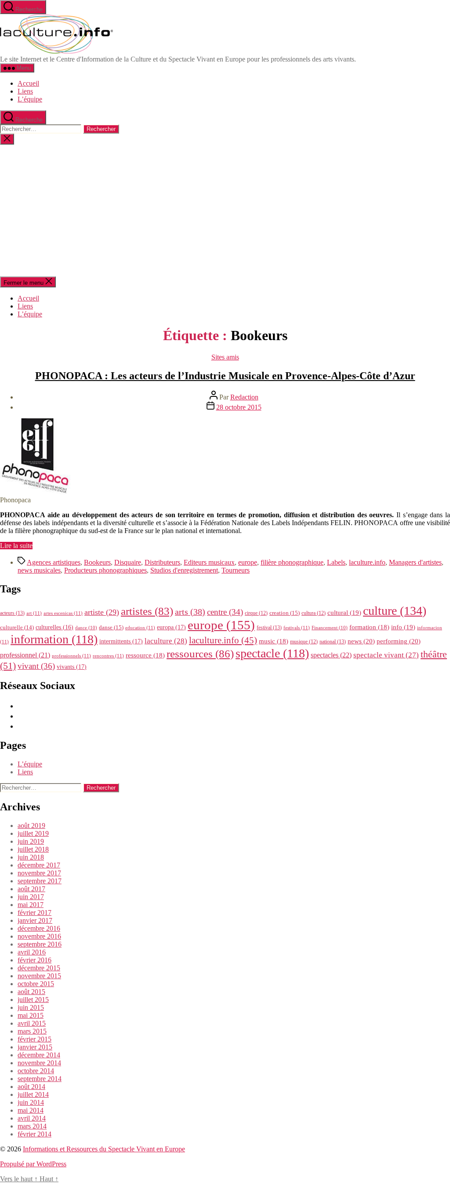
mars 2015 (32, 1031)
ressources (200, 653)
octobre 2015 (36, 983)
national (332, 642)
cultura (313, 613)
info (403, 627)
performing (399, 641)
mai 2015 (31, 1015)
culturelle (17, 627)
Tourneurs (235, 570)
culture (394, 610)
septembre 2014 (40, 1078)
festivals (296, 627)
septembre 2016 (40, 944)
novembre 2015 (39, 976)
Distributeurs (162, 562)
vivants (72, 666)
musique (304, 642)
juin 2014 (31, 1102)
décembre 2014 (39, 1055)
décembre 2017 (39, 865)
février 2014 (34, 1134)
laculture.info (367, 562)
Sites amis (225, 357)
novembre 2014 (39, 1063)
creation (284, 613)
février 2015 (34, 1039)
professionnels (71, 655)
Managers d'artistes (415, 562)
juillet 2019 (33, 833)
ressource (145, 655)
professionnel (25, 655)
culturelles (54, 627)
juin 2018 (31, 857)
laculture (166, 640)
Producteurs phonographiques (105, 570)
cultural (344, 612)
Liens (25, 91)
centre (225, 612)
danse (111, 627)
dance (86, 627)
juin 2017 (31, 896)
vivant (36, 666)
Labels (336, 562)
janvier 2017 (35, 920)
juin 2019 (31, 841)
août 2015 (31, 991)
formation (369, 627)
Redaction (244, 397)
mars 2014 (32, 1126)
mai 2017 (31, 904)
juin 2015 (31, 1007)
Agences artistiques (53, 562)
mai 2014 (31, 1110)
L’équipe (30, 99)
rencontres (108, 655)
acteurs (12, 613)
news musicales (39, 570)
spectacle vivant (386, 655)
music (273, 641)
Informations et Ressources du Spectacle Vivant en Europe (104, 1149)
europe (247, 562)
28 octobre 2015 (238, 407)
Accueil (28, 83)
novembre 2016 (39, 936)
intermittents (121, 641)
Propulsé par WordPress (33, 1164)
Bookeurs (97, 562)
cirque (256, 613)
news (361, 641)
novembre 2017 (39, 873)
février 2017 (34, 912)
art (34, 613)
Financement (330, 627)
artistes (147, 611)
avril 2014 (32, 1118)
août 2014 (31, 1086)
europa (171, 627)
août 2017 (31, 889)
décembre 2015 (39, 968)
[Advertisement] (225, 210)
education (140, 627)
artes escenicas (63, 613)
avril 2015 (32, 1023)
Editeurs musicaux (209, 562)
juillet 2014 (33, 1094)
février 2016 (34, 960)
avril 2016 (32, 952)
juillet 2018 (33, 849)
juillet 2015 (33, 999)
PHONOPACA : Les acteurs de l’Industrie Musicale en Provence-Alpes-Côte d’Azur (225, 375)
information (54, 639)
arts (190, 612)
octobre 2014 (36, 1070)
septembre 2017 (40, 881)
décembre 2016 (39, 928)
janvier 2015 (35, 1047)
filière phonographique (292, 562)
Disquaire (127, 562)
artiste (101, 612)
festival (269, 627)
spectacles (331, 655)
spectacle (272, 653)
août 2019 (31, 825)
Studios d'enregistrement (184, 570)
